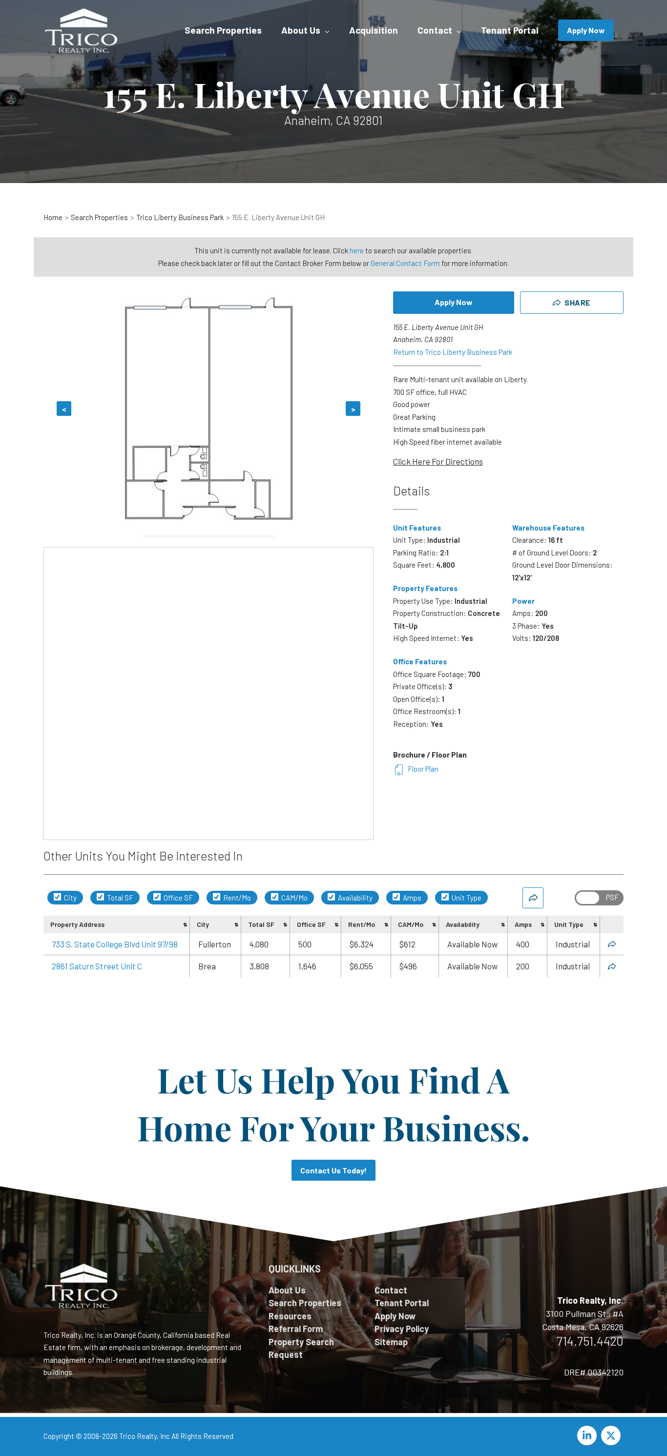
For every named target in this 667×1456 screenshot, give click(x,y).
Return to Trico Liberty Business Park (452, 352)
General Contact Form (405, 263)
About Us (287, 1290)
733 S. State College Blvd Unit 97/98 (115, 944)
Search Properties (305, 1302)
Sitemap (391, 1341)
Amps (411, 897)
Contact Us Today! (333, 1170)
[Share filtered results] (532, 897)
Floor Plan (423, 768)
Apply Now (454, 302)
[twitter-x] (612, 1435)
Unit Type (465, 897)
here (357, 250)
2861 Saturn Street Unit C (97, 966)
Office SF (177, 897)
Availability (354, 897)
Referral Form (296, 1328)
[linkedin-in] (588, 1435)
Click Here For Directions (438, 461)
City (70, 897)
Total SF (119, 897)
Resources (290, 1316)
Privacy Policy (402, 1328)
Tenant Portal (402, 1302)
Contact (391, 1290)
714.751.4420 (590, 1340)
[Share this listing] (611, 944)
